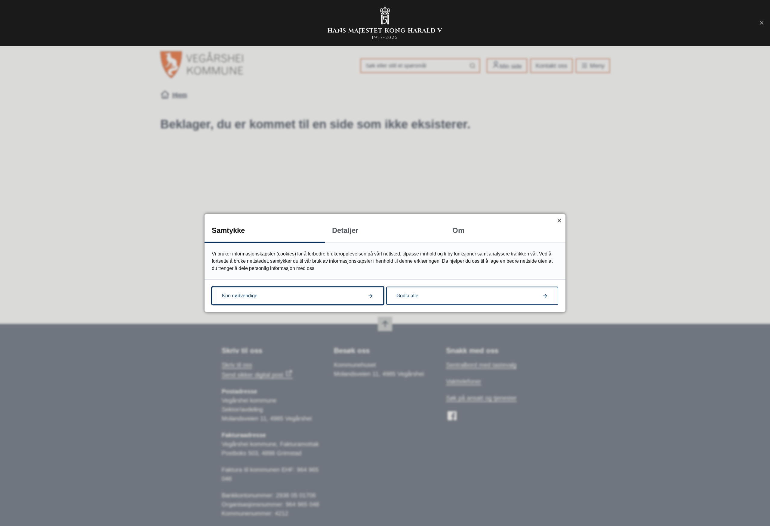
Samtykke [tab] (228, 230)
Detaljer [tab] (345, 230)
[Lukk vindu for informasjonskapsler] (559, 220)
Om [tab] (458, 230)
